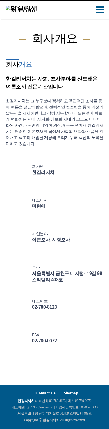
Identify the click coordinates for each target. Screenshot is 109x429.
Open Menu (100, 10)
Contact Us (45, 393)
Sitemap (71, 393)
